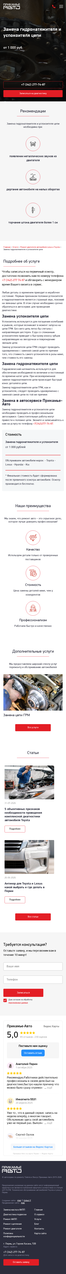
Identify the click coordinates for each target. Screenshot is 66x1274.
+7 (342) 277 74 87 (13, 280)
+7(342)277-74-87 (43, 423)
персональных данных (18, 1003)
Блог (36, 1224)
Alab (19, 1201)
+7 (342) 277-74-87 (33, 84)
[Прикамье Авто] (17, 6)
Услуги (37, 1219)
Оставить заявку (21, 1262)
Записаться (23, 992)
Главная (38, 1210)
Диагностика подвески (14, 1214)
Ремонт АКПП (10, 1219)
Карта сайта (40, 1233)
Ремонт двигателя (12, 1229)
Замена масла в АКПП (14, 1210)
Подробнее (14, 829)
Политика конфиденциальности (14, 1235)
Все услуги (33, 727)
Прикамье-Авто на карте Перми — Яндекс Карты (33, 1154)
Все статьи (33, 917)
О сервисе (39, 1214)
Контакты (39, 1229)
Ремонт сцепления (12, 1224)
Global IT (27, 1201)
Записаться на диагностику (33, 93)
